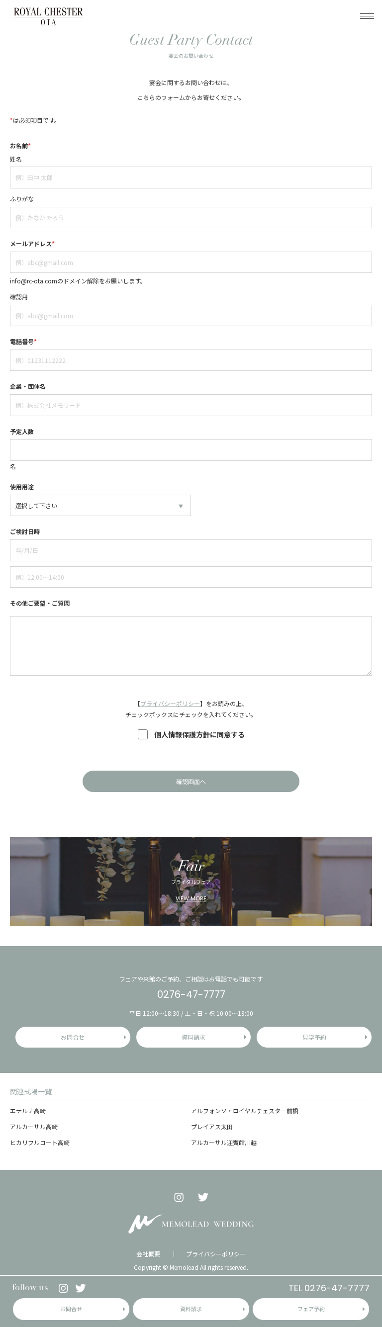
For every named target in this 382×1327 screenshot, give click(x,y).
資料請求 (191, 1309)
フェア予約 (311, 1309)
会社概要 (148, 1254)
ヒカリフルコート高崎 (40, 1142)
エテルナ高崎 (28, 1110)
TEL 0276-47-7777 (329, 1288)
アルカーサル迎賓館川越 (224, 1142)
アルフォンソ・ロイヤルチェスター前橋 (244, 1110)
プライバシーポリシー (170, 703)
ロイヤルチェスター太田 (48, 16)
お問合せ (71, 1309)
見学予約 (314, 1037)
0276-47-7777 (191, 994)
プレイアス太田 (212, 1126)
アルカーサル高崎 (34, 1126)
